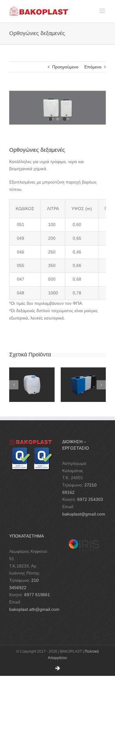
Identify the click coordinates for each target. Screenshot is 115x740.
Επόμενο (93, 66)
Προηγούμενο (65, 66)
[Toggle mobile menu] (102, 11)
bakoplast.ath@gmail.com (34, 609)
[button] (13, 384)
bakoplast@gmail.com (83, 514)
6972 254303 (90, 499)
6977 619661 (37, 594)
